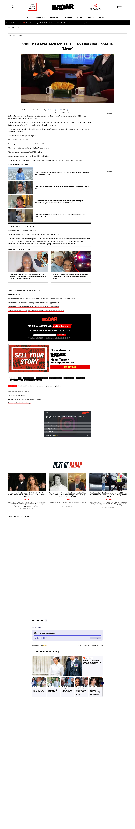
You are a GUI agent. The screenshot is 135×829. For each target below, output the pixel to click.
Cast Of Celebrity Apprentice (16, 395)
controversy (29, 378)
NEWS (29, 17)
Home (9, 35)
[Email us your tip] (32, 10)
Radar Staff (14, 109)
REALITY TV (40, 17)
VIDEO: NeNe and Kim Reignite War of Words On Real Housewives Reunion (36, 311)
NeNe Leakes (68, 378)
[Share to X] (56, 110)
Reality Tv (16, 35)
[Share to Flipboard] (62, 110)
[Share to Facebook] (50, 110)
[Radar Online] (62, 7)
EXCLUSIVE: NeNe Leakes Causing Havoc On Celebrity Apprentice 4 (33, 303)
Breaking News (55, 378)
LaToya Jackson (16, 380)
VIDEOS (91, 17)
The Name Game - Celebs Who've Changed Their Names (24, 399)
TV (21, 35)
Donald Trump (42, 378)
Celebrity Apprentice (33, 380)
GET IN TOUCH (70, 367)
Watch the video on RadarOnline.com (22, 230)
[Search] (13, 8)
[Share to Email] (68, 110)
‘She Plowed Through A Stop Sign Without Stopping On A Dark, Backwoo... (40, 386)
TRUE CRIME (67, 17)
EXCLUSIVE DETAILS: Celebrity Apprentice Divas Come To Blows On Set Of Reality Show (41, 298)
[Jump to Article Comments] (45, 110)
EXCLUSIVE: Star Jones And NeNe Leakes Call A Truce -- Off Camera (33, 307)
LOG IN (120, 7)
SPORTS (102, 17)
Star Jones (81, 378)
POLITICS (54, 17)
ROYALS (80, 17)
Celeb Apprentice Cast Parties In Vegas (19, 403)
